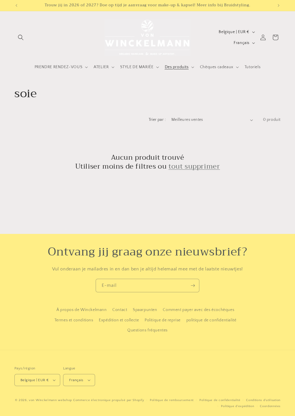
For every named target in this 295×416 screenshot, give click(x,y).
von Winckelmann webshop (50, 400)
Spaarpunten (145, 310)
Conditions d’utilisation (263, 400)
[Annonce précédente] (16, 5)
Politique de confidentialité (220, 400)
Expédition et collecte (119, 320)
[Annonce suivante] (278, 5)
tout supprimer (194, 166)
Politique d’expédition (237, 406)
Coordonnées (270, 406)
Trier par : (157, 119)
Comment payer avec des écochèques (198, 310)
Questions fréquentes (147, 330)
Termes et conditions (73, 320)
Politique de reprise (163, 320)
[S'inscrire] (192, 285)
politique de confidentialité (211, 320)
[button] (20, 37)
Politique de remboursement (172, 400)
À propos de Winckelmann (81, 310)
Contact (119, 310)
